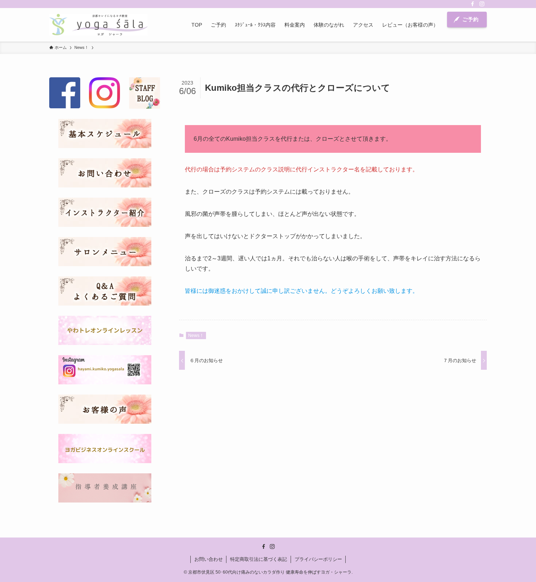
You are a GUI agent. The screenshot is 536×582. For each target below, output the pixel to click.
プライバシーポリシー (318, 559)
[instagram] (482, 4)
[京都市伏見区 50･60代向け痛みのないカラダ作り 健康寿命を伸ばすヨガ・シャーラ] (98, 25)
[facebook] (472, 4)
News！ (196, 335)
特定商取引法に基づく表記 (258, 559)
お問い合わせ (208, 559)
